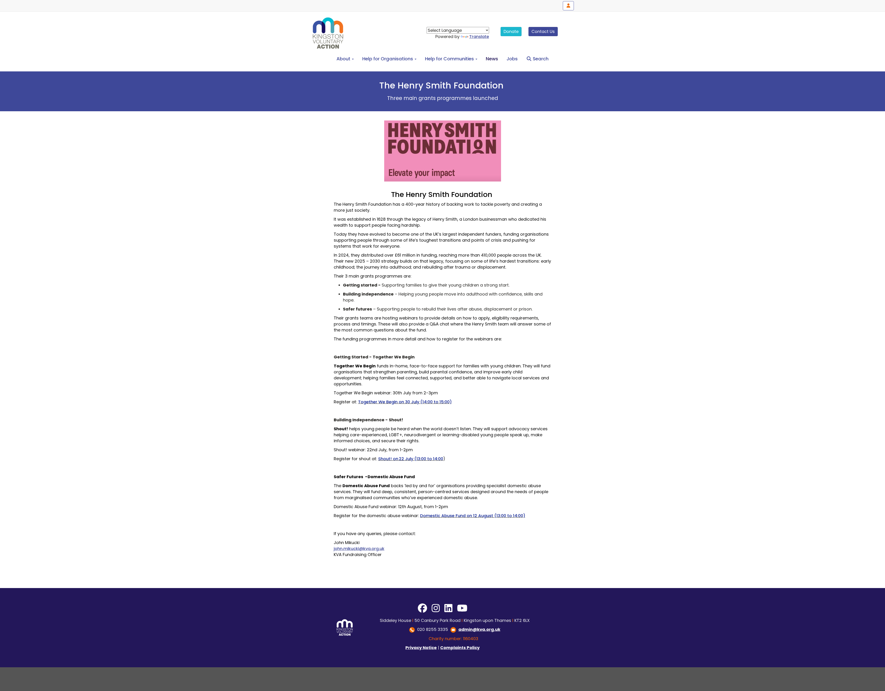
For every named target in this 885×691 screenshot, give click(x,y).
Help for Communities (450, 59)
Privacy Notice (421, 647)
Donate (511, 31)
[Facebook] (422, 608)
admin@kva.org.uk (479, 629)
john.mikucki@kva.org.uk (359, 548)
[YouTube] (462, 608)
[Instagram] (436, 608)
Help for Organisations (388, 59)
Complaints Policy (460, 647)
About (343, 59)
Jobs (512, 59)
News (492, 59)
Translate (479, 36)
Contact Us (543, 31)
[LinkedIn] (448, 608)
